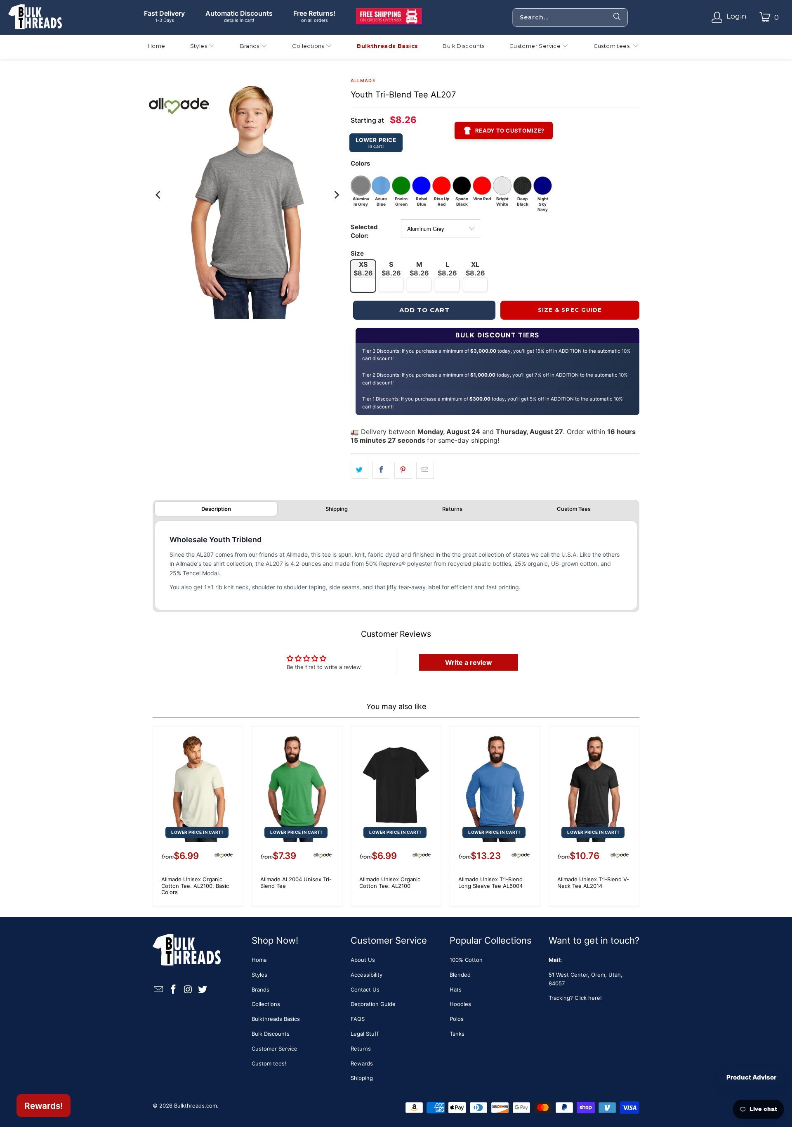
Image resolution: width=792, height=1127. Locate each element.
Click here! (588, 997)
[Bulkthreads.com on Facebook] (173, 990)
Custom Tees (574, 508)
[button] (202, 47)
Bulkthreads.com (195, 1105)
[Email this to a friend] (425, 470)
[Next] (336, 195)
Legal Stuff (365, 1033)
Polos (457, 1018)
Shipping (336, 508)
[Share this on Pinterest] (403, 470)
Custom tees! (269, 1063)
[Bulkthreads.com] (35, 17)
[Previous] (158, 195)
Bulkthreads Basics (276, 1018)
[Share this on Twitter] (359, 470)
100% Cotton (466, 959)
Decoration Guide (373, 1004)
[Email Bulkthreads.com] (159, 990)
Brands (260, 989)
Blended (460, 974)
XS (363, 268)
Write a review (468, 662)
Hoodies (460, 1004)
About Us (363, 959)
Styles (259, 974)
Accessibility (366, 974)
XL (475, 268)
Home (259, 959)
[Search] (617, 17)
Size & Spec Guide (570, 309)
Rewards (362, 1063)
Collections (266, 1004)
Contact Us (365, 989)
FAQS (358, 1018)
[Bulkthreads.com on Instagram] (188, 990)
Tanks (457, 1033)
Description (216, 508)
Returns (452, 508)
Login (736, 16)
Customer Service (274, 1048)
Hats (456, 989)
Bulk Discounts (271, 1033)
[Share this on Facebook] (381, 470)
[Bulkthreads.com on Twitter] (203, 990)
